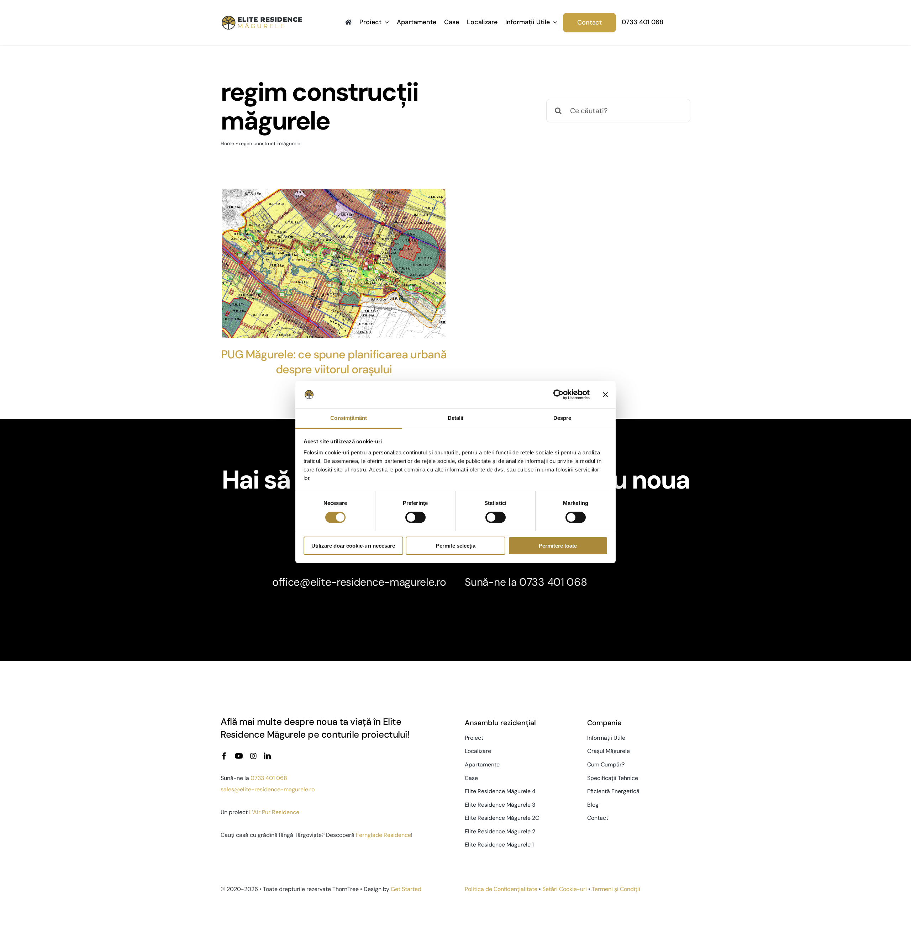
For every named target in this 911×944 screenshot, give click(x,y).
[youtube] (239, 756)
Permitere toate (558, 546)
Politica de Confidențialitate (501, 889)
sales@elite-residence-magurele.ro (268, 789)
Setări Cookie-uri (564, 889)
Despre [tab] (562, 418)
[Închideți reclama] (605, 394)
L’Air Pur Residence (274, 812)
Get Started (406, 889)
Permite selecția (455, 546)
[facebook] (224, 756)
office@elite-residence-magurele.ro (359, 582)
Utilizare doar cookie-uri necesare (353, 546)
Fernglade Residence (383, 835)
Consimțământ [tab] (348, 418)
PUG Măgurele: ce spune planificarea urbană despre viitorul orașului (334, 362)
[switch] (415, 517)
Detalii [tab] (456, 418)
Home (227, 143)
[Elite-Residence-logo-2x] (262, 18)
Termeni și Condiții (616, 889)
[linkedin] (267, 756)
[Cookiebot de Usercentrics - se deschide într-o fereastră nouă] (558, 394)
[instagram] (253, 756)
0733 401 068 (553, 582)
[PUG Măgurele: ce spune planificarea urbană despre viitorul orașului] (334, 263)
